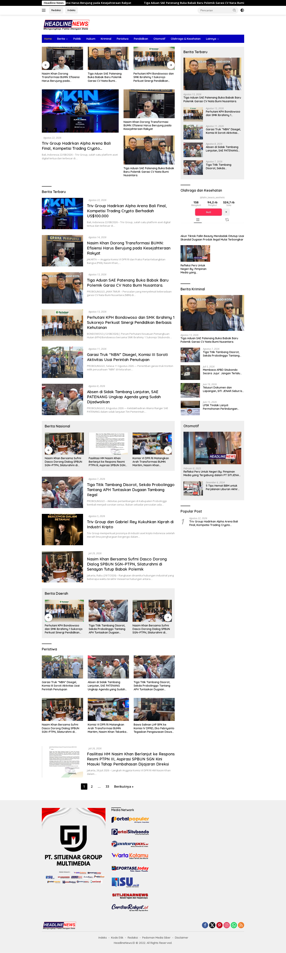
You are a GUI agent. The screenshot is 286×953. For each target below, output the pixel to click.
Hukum (90, 39)
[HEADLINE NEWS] (66, 24)
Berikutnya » (123, 786)
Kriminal (106, 39)
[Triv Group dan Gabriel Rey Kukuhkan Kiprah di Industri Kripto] (62, 529)
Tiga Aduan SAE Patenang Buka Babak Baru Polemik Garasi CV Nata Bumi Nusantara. (146, 3)
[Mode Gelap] (242, 10)
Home (48, 39)
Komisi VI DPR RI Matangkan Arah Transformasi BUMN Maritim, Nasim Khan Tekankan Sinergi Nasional (107, 461)
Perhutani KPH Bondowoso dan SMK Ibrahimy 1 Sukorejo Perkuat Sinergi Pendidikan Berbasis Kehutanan (108, 77)
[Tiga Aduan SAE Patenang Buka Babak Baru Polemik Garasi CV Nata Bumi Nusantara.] (62, 58)
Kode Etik (117, 937)
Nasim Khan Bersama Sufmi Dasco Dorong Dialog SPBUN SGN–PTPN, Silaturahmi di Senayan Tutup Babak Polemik (127, 564)
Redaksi (56, 10)
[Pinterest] (219, 925)
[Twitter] (212, 925)
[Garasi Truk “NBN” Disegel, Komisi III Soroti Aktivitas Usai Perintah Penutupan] (154, 58)
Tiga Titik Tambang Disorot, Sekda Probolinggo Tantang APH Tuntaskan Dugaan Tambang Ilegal (131, 489)
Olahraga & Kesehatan (186, 39)
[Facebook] (205, 925)
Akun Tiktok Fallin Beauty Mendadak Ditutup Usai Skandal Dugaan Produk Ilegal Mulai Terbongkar (212, 237)
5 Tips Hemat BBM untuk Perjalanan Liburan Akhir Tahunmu (222, 487)
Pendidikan (141, 39)
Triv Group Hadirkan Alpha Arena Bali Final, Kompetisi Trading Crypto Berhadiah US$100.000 (76, 148)
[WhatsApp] (234, 925)
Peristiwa (122, 39)
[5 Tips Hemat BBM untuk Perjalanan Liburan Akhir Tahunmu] (193, 488)
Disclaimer (181, 937)
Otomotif (159, 39)
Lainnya (211, 39)
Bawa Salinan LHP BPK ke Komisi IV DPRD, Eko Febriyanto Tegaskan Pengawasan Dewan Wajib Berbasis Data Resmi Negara (151, 461)
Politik (77, 39)
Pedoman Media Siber (156, 937)
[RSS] (241, 925)
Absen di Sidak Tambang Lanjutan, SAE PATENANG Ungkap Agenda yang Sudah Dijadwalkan (124, 396)
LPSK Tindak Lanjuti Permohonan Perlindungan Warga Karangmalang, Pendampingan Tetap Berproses (220, 406)
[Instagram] (227, 925)
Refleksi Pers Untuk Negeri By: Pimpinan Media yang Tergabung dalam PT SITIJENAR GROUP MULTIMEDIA (194, 269)
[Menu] (44, 10)
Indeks (71, 10)
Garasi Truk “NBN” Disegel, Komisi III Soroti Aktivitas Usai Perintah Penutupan (152, 77)
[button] (234, 10)
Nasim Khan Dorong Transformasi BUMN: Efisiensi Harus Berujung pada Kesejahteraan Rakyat (147, 125)
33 (107, 786)
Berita (61, 39)
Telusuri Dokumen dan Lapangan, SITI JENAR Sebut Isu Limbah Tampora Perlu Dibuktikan (223, 389)
